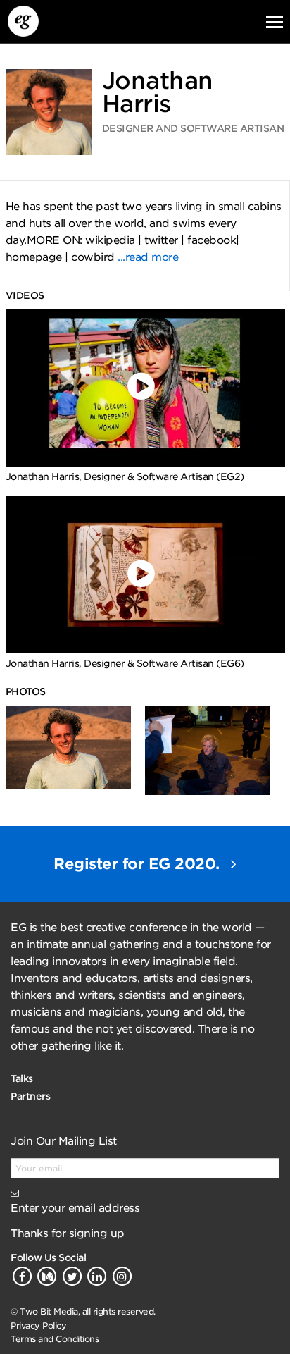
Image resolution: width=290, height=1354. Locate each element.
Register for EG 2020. (138, 864)
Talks (22, 1078)
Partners (30, 1096)
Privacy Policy (38, 1325)
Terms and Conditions (55, 1339)
